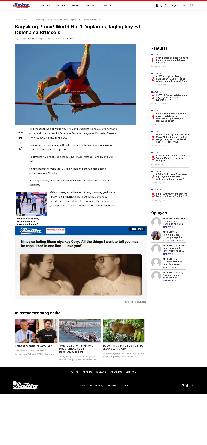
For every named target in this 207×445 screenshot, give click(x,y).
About (82, 385)
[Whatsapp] (20, 148)
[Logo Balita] (21, 5)
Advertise (112, 385)
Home (17, 19)
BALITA (44, 5)
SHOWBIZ (60, 5)
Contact (124, 385)
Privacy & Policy (96, 385)
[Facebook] (20, 138)
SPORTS (75, 5)
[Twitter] (20, 143)
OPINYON (106, 5)
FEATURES (90, 5)
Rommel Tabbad (27, 39)
